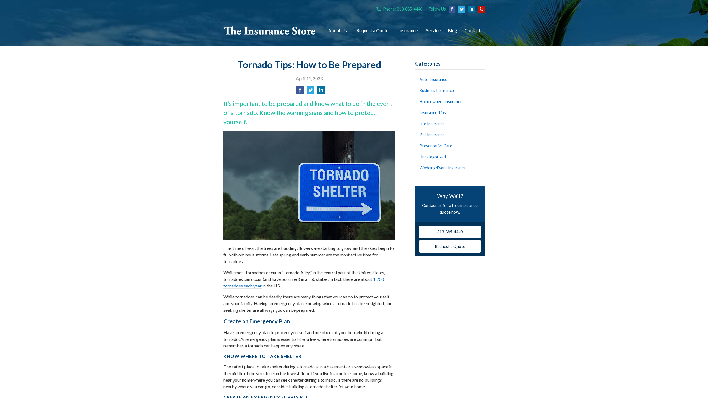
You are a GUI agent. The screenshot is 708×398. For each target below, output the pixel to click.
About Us (337, 30)
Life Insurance (432, 123)
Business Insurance (437, 90)
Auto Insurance (433, 79)
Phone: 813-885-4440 (402, 9)
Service (433, 30)
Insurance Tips (433, 112)
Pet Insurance (432, 134)
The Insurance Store (269, 30)
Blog (452, 30)
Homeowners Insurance (441, 101)
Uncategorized (433, 157)
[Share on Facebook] (300, 91)
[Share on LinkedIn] (321, 91)
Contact (472, 30)
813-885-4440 (450, 231)
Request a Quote (372, 30)
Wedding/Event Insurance (443, 168)
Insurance (408, 30)
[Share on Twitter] (310, 91)
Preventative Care (436, 145)
